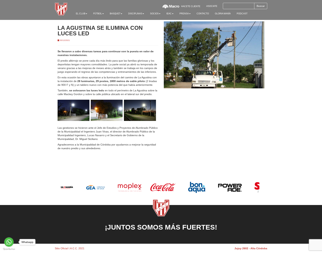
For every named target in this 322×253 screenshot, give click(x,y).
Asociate (211, 6)
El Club (80, 13)
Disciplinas (135, 13)
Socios (154, 13)
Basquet (115, 13)
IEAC (169, 13)
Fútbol (97, 13)
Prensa (184, 13)
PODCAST (242, 13)
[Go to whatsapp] (9, 242)
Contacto (203, 13)
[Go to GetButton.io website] (9, 249)
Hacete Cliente (190, 6)
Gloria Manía (223, 13)
